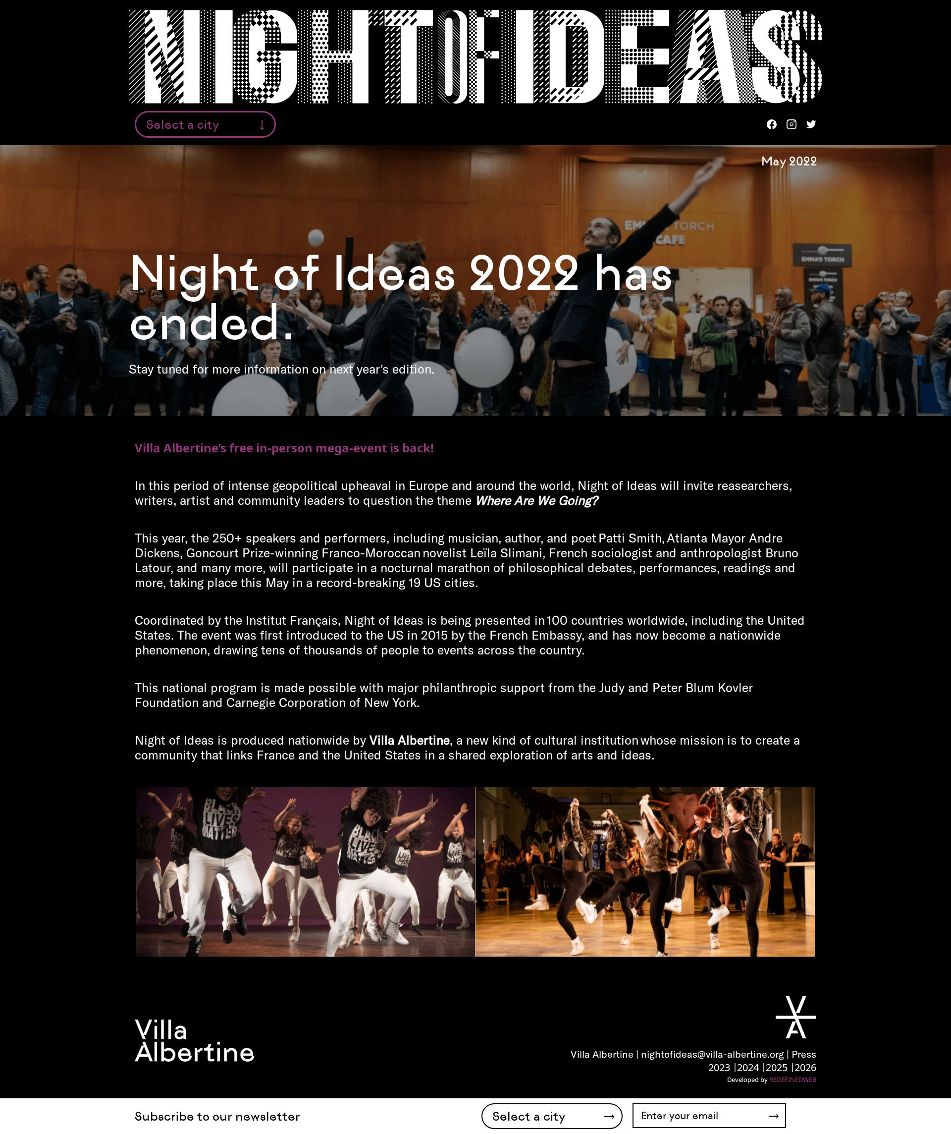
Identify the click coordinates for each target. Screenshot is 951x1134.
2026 (805, 1067)
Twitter (811, 124)
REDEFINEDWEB (792, 1079)
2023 (719, 1067)
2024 (748, 1067)
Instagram (791, 124)
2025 (777, 1067)
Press (804, 1054)
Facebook (772, 124)
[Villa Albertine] (195, 1039)
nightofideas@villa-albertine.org (712, 1054)
